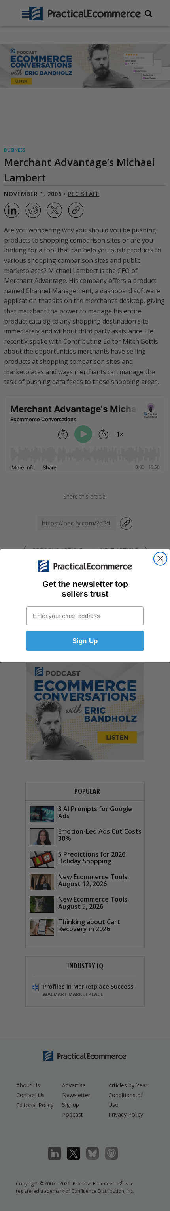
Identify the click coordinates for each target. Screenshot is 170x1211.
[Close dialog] (160, 558)
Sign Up (85, 640)
